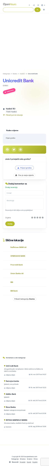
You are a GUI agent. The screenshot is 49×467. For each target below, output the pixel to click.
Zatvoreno (10, 90)
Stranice (23, 459)
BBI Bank (14, 291)
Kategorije (15, 459)
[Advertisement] (24, 40)
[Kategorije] (38, 5)
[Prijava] (34, 5)
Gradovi (29, 459)
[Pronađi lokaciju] (44, 9)
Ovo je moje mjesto (26, 175)
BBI (11, 282)
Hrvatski (22, 462)
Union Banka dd (16, 273)
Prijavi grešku (10, 138)
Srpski (29, 462)
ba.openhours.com (30, 456)
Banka (5, 86)
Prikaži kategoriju (24, 299)
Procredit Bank (16, 265)
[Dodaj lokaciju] (29, 5)
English (34, 462)
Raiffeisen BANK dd (18, 247)
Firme (36, 459)
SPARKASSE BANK (17, 256)
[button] (43, 5)
